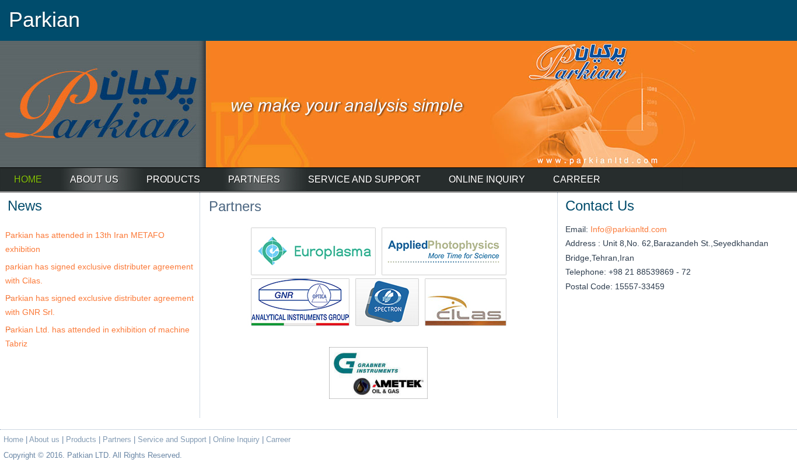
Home (13, 439)
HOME (28, 179)
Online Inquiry (487, 179)
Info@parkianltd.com (628, 229)
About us (94, 179)
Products (173, 179)
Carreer (576, 179)
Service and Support (364, 179)
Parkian (44, 19)
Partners (254, 179)
